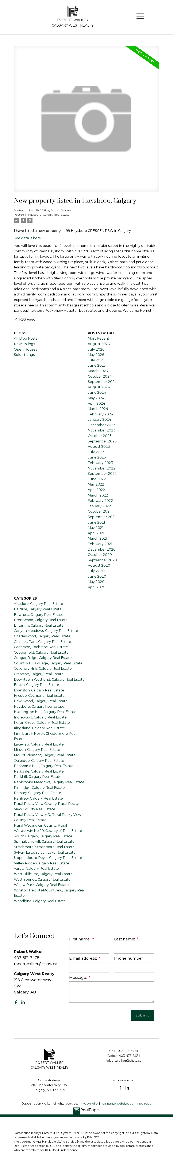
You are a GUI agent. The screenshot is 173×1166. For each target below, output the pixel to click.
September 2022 (102, 474)
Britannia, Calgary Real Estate (39, 625)
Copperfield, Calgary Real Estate (41, 652)
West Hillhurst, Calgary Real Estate (43, 874)
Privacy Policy (89, 1103)
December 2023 (101, 425)
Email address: (83, 958)
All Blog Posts (25, 338)
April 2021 (96, 533)
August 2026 (99, 344)
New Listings (24, 344)
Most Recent (98, 338)
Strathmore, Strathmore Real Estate (44, 847)
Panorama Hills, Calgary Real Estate (43, 766)
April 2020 (96, 587)
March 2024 (98, 409)
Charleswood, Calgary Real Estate (42, 636)
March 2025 (98, 371)
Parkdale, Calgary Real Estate (39, 771)
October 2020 (100, 555)
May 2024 (96, 398)
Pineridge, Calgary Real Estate (39, 788)
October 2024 (100, 376)
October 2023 (100, 436)
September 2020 (102, 560)
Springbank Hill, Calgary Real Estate (44, 841)
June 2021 (96, 522)
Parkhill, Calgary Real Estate (37, 777)
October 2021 (99, 511)
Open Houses (25, 349)
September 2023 (102, 441)
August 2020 (99, 565)
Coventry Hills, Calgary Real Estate (43, 669)
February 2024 (100, 414)
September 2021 (102, 517)
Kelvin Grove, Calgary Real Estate (42, 723)
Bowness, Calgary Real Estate (38, 615)
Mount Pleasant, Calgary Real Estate (45, 755)
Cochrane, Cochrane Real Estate (41, 647)
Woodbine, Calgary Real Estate (40, 901)
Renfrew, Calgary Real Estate (38, 798)
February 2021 (100, 544)
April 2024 (96, 403)
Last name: (125, 939)
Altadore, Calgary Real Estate (38, 604)
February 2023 (100, 463)
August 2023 (99, 447)
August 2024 (99, 387)
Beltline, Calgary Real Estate (38, 609)
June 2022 (97, 479)
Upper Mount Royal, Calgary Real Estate (48, 858)
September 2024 (102, 382)
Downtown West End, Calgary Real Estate (49, 680)
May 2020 (96, 582)
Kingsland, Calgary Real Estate (39, 728)
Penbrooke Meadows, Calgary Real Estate (49, 782)
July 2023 (96, 452)
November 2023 (101, 430)
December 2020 (102, 549)
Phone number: (128, 958)
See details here (27, 238)
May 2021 (95, 528)
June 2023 (97, 457)
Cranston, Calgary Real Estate (39, 674)
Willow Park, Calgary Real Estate (41, 885)
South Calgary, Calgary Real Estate (43, 836)
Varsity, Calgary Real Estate (36, 869)
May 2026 (96, 355)
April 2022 (96, 490)
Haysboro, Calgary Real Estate (49, 214)
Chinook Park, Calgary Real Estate (42, 642)
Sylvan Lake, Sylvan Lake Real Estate (45, 852)
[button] (16, 1002)
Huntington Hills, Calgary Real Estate (45, 712)
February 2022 (100, 501)
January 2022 (99, 506)
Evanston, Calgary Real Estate (39, 690)
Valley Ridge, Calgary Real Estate (41, 863)
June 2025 (97, 365)
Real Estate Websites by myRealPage (125, 1103)
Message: (78, 977)
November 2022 (101, 468)
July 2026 (96, 349)
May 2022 (96, 484)
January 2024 (99, 420)
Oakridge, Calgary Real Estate (39, 761)
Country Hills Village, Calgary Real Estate (48, 663)
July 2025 (96, 360)
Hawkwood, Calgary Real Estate (41, 701)
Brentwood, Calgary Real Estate (41, 620)
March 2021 (97, 538)
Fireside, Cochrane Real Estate (39, 696)
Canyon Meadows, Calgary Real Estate (46, 631)
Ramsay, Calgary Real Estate (37, 793)
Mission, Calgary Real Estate (37, 750)
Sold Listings (24, 355)
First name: (80, 939)
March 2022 (98, 495)
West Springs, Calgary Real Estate (42, 880)
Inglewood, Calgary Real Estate (40, 717)
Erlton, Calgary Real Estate (36, 685)
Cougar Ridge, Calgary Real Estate (43, 658)
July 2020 (96, 571)
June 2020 (97, 576)
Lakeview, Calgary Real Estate (39, 744)
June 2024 (97, 392)
